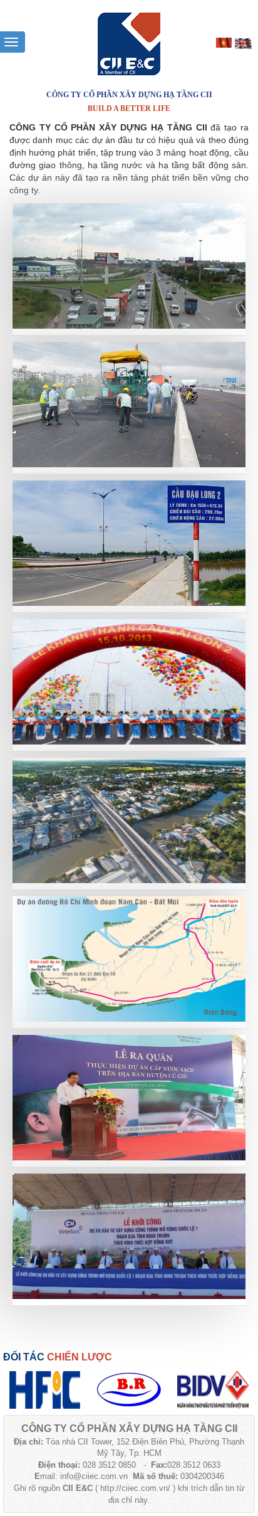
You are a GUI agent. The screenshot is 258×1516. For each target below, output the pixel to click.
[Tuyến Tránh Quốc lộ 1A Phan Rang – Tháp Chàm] (129, 543)
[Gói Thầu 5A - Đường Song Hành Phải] (129, 265)
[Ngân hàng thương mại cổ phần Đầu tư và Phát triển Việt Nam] (213, 1389)
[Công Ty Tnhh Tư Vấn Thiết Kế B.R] (129, 1389)
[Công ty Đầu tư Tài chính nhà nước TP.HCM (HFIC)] (45, 1389)
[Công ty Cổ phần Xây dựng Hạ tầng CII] (129, 43)
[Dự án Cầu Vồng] (129, 820)
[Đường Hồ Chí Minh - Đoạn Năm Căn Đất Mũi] (129, 958)
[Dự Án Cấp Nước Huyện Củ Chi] (129, 1097)
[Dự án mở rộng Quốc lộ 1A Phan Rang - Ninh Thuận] (129, 1236)
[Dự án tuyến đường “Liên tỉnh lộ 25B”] (129, 404)
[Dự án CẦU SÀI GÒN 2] (129, 681)
